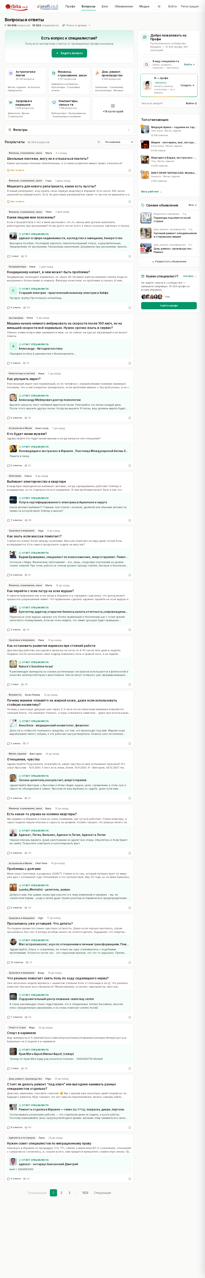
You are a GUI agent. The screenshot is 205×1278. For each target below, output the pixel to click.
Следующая (102, 1192)
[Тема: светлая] (159, 6)
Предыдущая (37, 1192)
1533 (85, 1192)
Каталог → (190, 276)
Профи (70, 6)
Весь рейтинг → (151, 191)
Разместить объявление (170, 261)
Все (191, 204)
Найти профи (169, 305)
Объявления (124, 6)
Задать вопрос (71, 53)
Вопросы (88, 6)
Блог (105, 6)
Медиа (144, 6)
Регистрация (190, 6)
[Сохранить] (130, 170)
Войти (172, 6)
